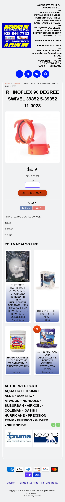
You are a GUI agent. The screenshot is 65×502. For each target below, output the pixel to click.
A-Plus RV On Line (31, 491)
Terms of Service (28, 482)
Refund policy (49, 482)
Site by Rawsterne (32, 493)
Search (11, 482)
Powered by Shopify (32, 496)
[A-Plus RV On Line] (16, 35)
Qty (32, 180)
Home (7, 84)
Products (16, 84)
